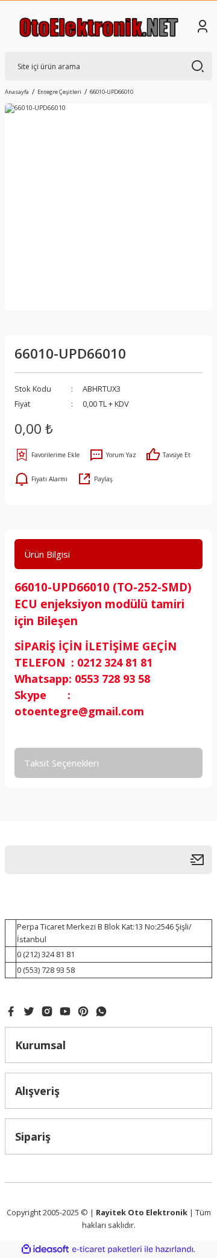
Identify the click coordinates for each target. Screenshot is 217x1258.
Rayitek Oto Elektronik (141, 1212)
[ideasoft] (45, 1249)
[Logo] (98, 26)
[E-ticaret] (107, 1249)
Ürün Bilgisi (47, 554)
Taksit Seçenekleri (61, 763)
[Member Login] (202, 26)
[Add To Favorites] (47, 455)
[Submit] (201, 859)
